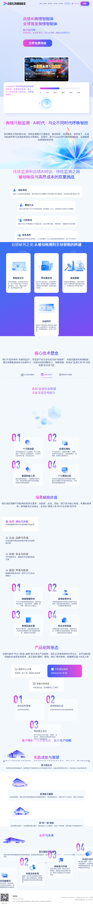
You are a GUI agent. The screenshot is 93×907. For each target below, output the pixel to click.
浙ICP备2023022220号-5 (68, 897)
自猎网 (91, 897)
